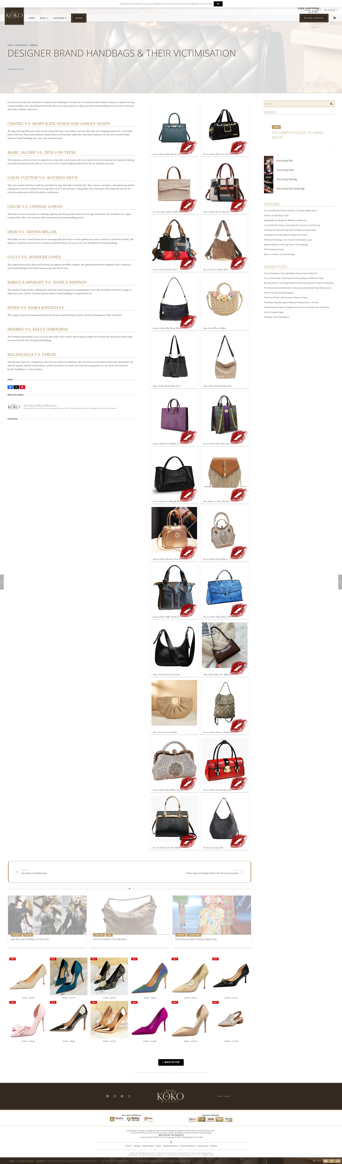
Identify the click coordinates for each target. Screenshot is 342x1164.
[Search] (331, 104)
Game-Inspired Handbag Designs (279, 292)
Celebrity (33, 45)
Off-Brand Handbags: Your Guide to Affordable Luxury (288, 239)
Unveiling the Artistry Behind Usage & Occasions (285, 235)
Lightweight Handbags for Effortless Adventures (285, 220)
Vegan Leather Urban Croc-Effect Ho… (217, 674)
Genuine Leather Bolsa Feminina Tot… (167, 154)
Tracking (136, 1146)
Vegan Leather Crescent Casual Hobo (166, 674)
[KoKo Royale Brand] (170, 1096)
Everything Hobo (285, 169)
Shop (219, 1096)
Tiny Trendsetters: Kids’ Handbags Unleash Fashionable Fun (291, 273)
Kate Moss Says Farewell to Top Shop (30, 939)
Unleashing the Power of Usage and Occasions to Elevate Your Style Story (296, 307)
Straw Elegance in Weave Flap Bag (216, 501)
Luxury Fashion (21, 45)
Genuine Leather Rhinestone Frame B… (167, 559)
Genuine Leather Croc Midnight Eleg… (166, 501)
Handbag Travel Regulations (276, 317)
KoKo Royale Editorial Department (40, 405)
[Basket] (334, 18)
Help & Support (148, 1146)
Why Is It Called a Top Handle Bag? (279, 254)
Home (9, 45)
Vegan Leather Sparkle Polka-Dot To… (167, 386)
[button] (331, 10)
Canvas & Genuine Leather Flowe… (165, 269)
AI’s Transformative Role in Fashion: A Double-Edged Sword (290, 210)
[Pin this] (22, 387)
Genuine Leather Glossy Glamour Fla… (217, 616)
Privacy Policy (203, 1146)
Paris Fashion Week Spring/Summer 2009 (196, 939)
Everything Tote (285, 160)
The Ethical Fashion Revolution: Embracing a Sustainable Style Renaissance (297, 288)
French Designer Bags (273, 312)
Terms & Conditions (188, 1146)
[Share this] (10, 387)
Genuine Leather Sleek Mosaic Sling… (167, 328)
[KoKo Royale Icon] (14, 15)
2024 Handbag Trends (274, 249)
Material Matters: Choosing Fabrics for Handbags (286, 244)
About (158, 1146)
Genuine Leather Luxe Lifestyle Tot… (166, 443)
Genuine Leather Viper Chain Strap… (216, 443)
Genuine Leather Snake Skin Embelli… (167, 847)
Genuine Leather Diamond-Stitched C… (217, 732)
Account (128, 1146)
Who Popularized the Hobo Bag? (110, 939)
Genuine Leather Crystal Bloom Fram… (167, 790)
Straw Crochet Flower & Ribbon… (215, 328)
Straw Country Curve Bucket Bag (165, 732)
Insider (227, 1096)
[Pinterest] (122, 1096)
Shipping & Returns (170, 1146)
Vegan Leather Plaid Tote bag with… (216, 212)
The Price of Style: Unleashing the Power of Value (286, 297)
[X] (129, 1096)
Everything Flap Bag (287, 179)
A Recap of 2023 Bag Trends (276, 215)
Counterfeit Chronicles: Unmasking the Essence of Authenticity (292, 225)
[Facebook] (107, 1096)
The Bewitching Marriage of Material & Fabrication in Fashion (291, 302)
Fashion (21, 69)
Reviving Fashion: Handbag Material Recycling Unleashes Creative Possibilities (299, 283)
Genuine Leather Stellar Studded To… (166, 616)
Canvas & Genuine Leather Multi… (216, 269)
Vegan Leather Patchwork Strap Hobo (217, 386)
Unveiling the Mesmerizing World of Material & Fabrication (290, 230)
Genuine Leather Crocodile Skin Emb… (217, 790)
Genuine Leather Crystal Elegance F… (216, 559)
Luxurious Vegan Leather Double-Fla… (167, 212)
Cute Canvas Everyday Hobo (213, 847)
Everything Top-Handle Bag (290, 188)
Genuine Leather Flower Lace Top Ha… (217, 154)
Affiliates (213, 1146)
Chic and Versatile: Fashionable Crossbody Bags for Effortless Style (294, 278)
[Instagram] (114, 1096)
